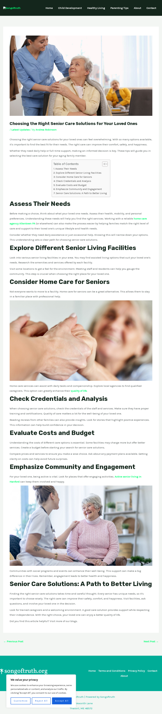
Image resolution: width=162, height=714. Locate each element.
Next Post (151, 641)
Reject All (41, 700)
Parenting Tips (119, 7)
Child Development (70, 7)
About (137, 7)
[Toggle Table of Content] (103, 164)
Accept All (62, 700)
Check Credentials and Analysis (73, 181)
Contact (151, 7)
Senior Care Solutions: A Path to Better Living (81, 193)
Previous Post (13, 641)
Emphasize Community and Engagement (79, 189)
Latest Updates (20, 129)
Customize (21, 700)
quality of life (79, 390)
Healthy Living (96, 7)
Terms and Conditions (111, 670)
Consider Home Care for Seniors (74, 177)
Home (49, 7)
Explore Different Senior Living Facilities (78, 172)
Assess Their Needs (66, 168)
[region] (41, 691)
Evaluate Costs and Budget (71, 185)
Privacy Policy (136, 670)
